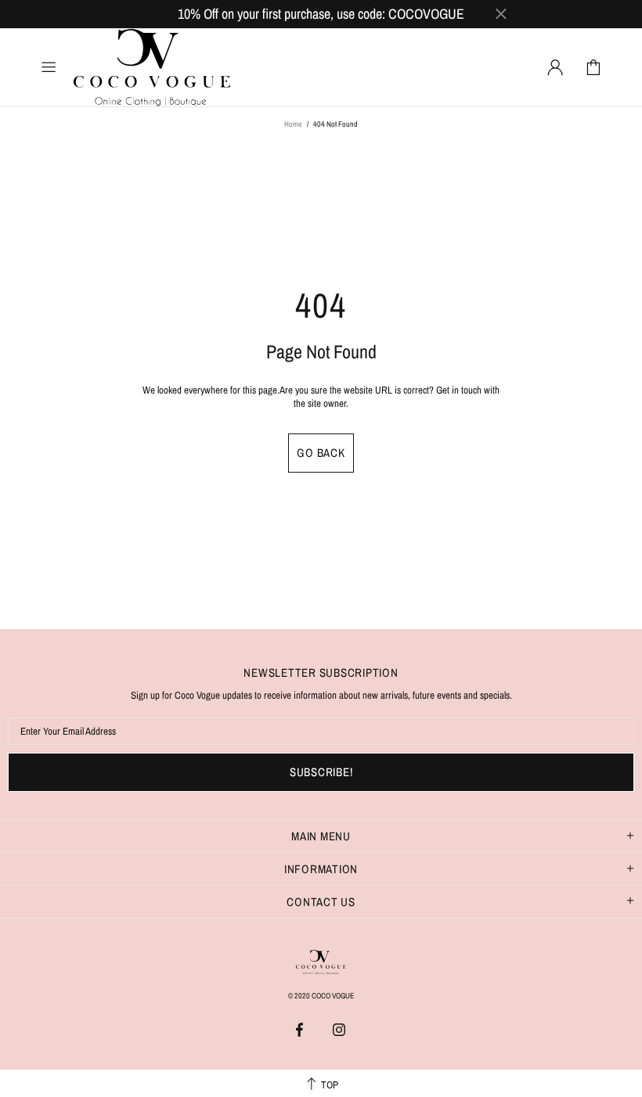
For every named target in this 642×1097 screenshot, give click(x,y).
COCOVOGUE (152, 67)
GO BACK (320, 452)
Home (293, 124)
